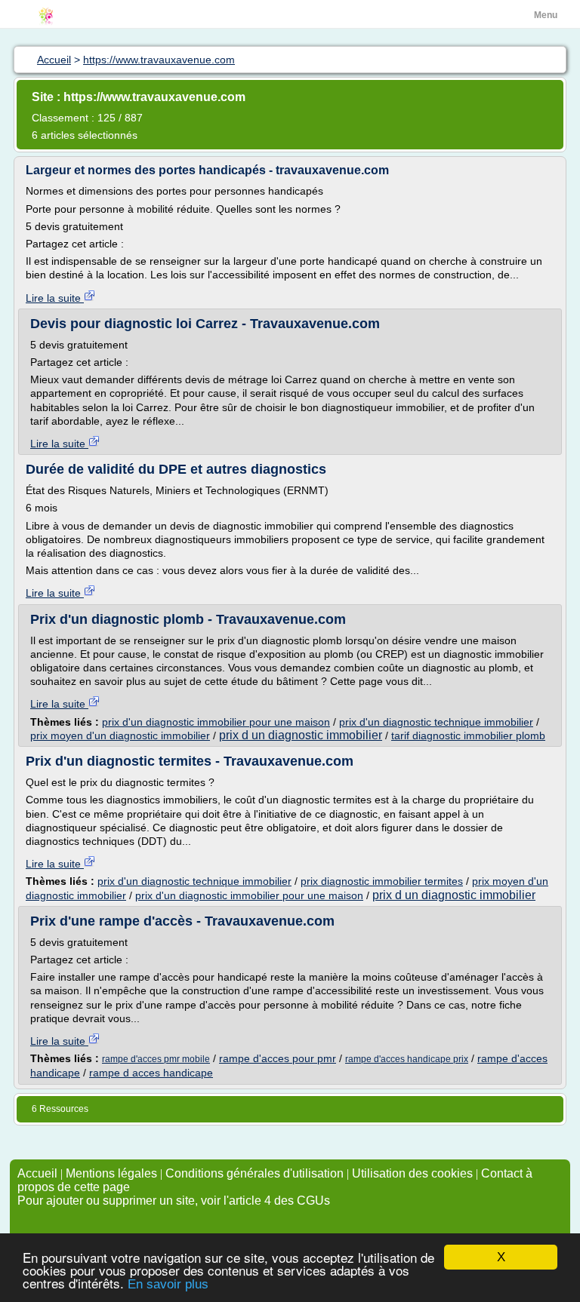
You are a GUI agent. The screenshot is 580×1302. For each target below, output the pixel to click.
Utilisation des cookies (412, 1173)
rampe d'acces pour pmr (277, 1058)
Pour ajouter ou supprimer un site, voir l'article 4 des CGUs (173, 1200)
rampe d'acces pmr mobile (156, 1059)
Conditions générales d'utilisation (254, 1173)
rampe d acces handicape (151, 1073)
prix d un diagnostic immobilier (300, 735)
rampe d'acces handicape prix (406, 1059)
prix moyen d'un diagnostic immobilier (120, 735)
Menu (545, 15)
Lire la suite (55, 298)
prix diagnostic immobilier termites (382, 881)
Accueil (37, 1173)
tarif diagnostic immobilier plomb (468, 735)
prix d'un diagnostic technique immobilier (436, 722)
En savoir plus (168, 1284)
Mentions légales (111, 1173)
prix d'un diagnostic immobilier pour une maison (216, 722)
